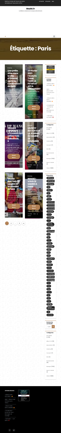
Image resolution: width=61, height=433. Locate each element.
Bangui (49, 199)
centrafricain (51, 202)
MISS (49, 262)
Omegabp (52, 280)
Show (48, 301)
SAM (48, 295)
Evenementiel (50, 153)
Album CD (49, 133)
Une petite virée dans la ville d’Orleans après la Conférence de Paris (14, 78)
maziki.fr (50, 259)
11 (19, 223)
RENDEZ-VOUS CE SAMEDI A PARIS (32, 182)
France (49, 240)
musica (49, 267)
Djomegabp (53, 231)
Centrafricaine (51, 205)
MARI (48, 255)
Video (14, 102)
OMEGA (50, 277)
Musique (48, 158)
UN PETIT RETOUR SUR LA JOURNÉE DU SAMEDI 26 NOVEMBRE (34, 135)
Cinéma (48, 141)
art (48, 196)
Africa (50, 178)
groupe (50, 246)
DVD (47, 149)
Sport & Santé (50, 162)
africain (51, 181)
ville (48, 312)
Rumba (49, 292)
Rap (48, 289)
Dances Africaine (50, 224)
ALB (48, 187)
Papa (48, 283)
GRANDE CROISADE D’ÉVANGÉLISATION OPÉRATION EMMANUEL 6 (17, 135)
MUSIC (49, 265)
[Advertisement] (30, 23)
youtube (50, 315)
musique (51, 274)
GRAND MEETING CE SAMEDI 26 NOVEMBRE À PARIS (13, 184)
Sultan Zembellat (50, 308)
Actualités (41, 1)
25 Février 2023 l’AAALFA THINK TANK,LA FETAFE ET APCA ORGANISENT (34, 79)
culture (48, 220)
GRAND (49, 243)
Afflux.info (47, 1)
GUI (49, 249)
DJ (48, 228)
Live (48, 252)
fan (48, 237)
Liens (53, 1)
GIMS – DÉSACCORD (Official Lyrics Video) (10, 401)
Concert (48, 145)
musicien (50, 271)
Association (49, 137)
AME (48, 193)
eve (48, 234)
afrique (50, 184)
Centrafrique (51, 208)
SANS (48, 298)
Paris (48, 286)
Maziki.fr (30, 9)
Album (49, 190)
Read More (34, 108)
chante (50, 211)
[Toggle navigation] (54, 36)
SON (49, 304)
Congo (50, 217)
